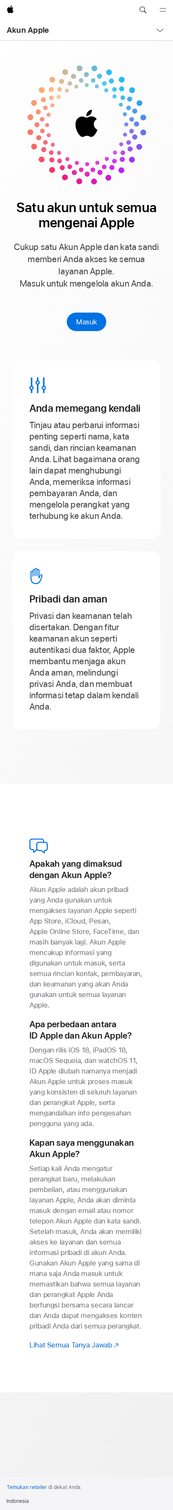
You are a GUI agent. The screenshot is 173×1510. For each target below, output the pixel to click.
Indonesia (17, 1501)
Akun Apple (28, 30)
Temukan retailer (27, 1487)
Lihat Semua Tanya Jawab (74, 1345)
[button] (143, 10)
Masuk (86, 322)
